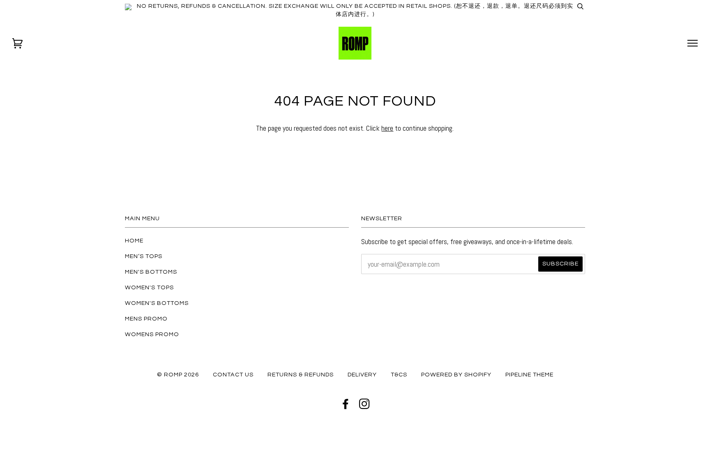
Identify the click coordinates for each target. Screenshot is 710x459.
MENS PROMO (146, 319)
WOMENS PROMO (152, 334)
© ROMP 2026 (178, 374)
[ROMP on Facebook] (345, 406)
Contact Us (233, 374)
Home (134, 241)
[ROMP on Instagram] (364, 406)
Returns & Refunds (300, 374)
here (387, 128)
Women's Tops (149, 287)
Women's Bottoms (157, 303)
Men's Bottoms (151, 272)
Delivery (362, 374)
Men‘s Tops (143, 256)
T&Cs (399, 374)
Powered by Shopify (456, 374)
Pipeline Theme (529, 374)
